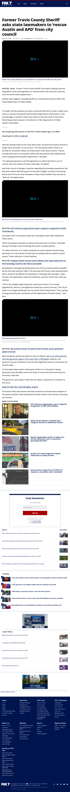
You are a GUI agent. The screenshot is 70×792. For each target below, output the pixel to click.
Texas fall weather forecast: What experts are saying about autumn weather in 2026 (39, 578)
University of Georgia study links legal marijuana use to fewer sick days (21, 556)
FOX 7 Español (41, 707)
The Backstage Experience (41, 717)
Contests (22, 713)
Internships (5, 736)
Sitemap (4, 715)
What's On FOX (6, 725)
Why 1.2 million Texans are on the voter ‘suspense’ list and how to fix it (21, 533)
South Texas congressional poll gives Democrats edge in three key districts (22, 541)
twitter (57, 784)
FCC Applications (6, 742)
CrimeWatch (58, 703)
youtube (64, 784)
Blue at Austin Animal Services (10, 665)
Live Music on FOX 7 (25, 709)
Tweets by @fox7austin (7, 692)
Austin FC (39, 727)
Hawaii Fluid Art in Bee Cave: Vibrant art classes (15, 650)
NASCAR (39, 731)
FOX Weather (23, 737)
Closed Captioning (7, 738)
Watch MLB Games (7, 758)
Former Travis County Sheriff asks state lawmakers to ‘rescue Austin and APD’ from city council (31, 79)
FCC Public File (6, 740)
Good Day (23, 700)
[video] (63, 637)
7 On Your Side (59, 705)
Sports (39, 723)
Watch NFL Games (7, 753)
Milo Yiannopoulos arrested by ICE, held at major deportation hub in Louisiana (23, 564)
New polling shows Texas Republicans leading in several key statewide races (37, 605)
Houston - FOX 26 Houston (59, 728)
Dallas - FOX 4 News (60, 725)
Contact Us (5, 727)
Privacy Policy (37, 521)
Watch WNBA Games (8, 773)
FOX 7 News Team (7, 731)
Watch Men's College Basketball (8, 767)
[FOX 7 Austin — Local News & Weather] (7, 4)
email (67, 784)
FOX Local (41, 700)
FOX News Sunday (7, 713)
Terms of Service (36, 522)
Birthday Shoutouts (25, 703)
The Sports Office (42, 709)
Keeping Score (23, 705)
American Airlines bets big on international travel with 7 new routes (20, 548)
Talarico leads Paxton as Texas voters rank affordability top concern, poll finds (37, 598)
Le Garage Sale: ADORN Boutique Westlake (13, 643)
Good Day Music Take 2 (43, 715)
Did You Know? (24, 739)
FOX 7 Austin (16, 38)
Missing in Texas (59, 713)
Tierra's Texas (41, 705)
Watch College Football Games (8, 755)
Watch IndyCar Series (8, 764)
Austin (21, 38)
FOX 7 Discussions (60, 715)
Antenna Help (5, 744)
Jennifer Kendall (7, 38)
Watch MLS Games (7, 775)
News (4, 700)
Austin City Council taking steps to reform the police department (22, 219)
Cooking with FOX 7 (25, 707)
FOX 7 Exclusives (61, 700)
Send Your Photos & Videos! (25, 732)
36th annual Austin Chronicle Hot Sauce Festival (15, 635)
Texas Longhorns (42, 725)
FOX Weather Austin (42, 711)
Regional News (60, 723)
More (41, 4)
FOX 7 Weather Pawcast (26, 725)
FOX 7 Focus (58, 707)
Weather (23, 723)
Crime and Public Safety (8, 711)
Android (23, 136)
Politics (4, 709)
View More (63, 530)
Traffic (4, 705)
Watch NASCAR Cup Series (7, 761)
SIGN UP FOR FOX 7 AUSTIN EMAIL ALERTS (20, 387)
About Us (5, 723)
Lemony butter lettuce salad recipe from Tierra (15, 658)
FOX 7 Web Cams (24, 735)
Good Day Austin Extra (43, 713)
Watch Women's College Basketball (7, 770)
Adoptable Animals (25, 711)
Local (3, 703)
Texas (3, 707)
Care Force (58, 711)
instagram (60, 784)
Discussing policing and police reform (13, 338)
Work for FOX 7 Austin (8, 734)
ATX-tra (57, 717)
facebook (54, 784)
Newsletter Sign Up (7, 729)
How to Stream (41, 703)
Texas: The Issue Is (60, 709)
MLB (38, 729)
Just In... (5, 530)
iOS (16, 136)
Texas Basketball (41, 734)
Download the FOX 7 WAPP (25, 728)
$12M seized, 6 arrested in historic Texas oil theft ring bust (31, 591)
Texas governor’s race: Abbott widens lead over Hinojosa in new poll (34, 584)
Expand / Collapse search (67, 3)
